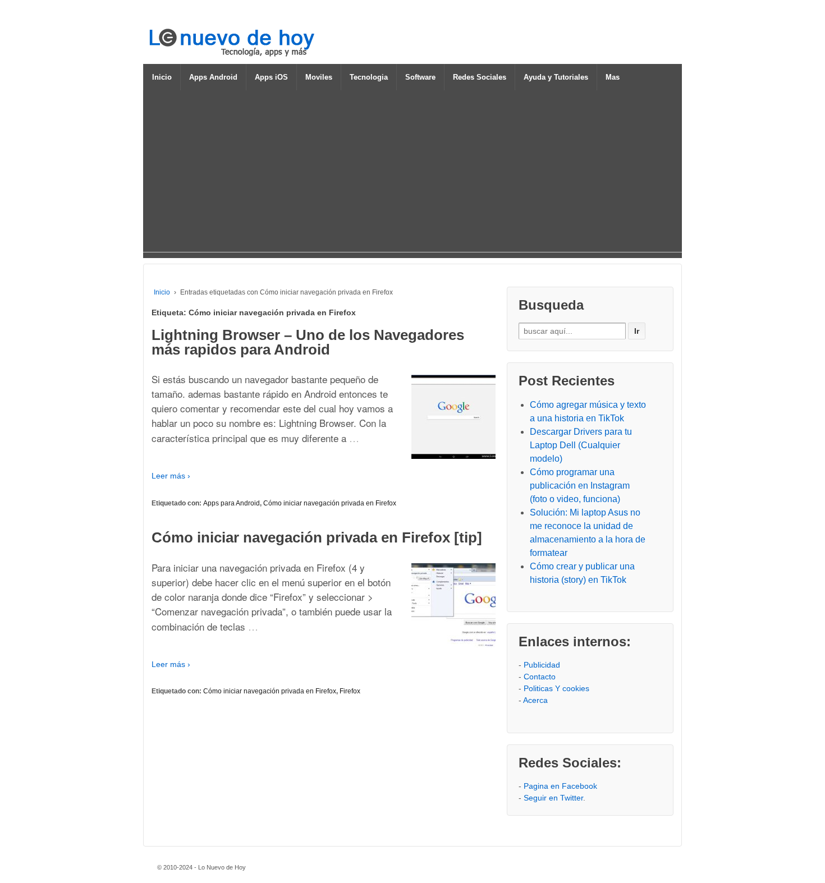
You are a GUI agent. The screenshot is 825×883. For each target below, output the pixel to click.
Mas (613, 77)
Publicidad (542, 664)
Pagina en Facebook (560, 785)
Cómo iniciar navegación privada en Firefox (329, 503)
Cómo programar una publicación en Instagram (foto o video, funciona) (580, 485)
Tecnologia (369, 77)
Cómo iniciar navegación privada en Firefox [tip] (317, 537)
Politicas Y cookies (556, 688)
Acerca (535, 700)
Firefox (350, 691)
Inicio (162, 77)
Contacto (540, 676)
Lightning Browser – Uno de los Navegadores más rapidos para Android (308, 342)
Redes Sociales (479, 77)
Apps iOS (271, 77)
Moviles (318, 77)
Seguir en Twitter (553, 797)
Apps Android (213, 77)
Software (420, 77)
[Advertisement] (412, 173)
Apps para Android (231, 503)
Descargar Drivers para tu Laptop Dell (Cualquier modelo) (581, 445)
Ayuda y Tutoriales (556, 77)
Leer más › (171, 475)
